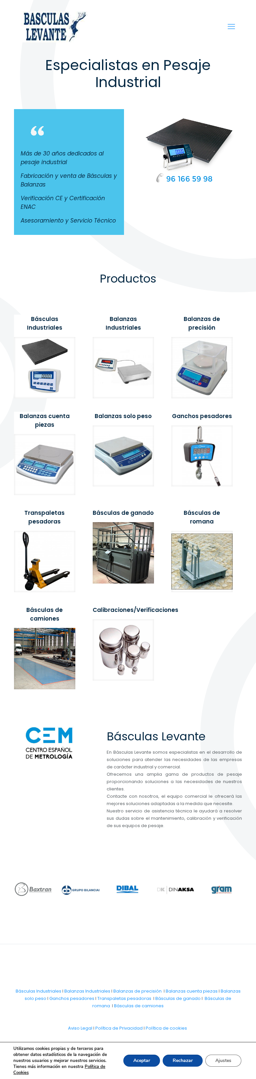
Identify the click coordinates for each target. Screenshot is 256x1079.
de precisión (148, 991)
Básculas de (128, 1006)
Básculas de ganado (178, 998)
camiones (153, 1006)
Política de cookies (166, 1028)
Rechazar (183, 1060)
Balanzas (123, 991)
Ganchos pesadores (71, 998)
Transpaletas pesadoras (124, 998)
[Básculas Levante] (54, 26)
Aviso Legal (80, 1028)
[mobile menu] (231, 26)
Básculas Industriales (38, 991)
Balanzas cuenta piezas (192, 991)
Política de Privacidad (119, 1028)
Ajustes (223, 1060)
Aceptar (141, 1060)
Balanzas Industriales (87, 991)
